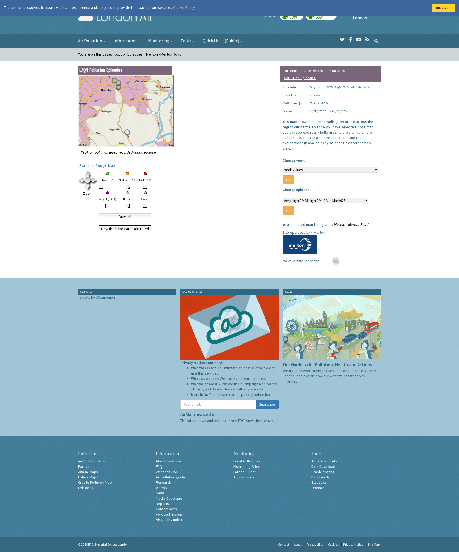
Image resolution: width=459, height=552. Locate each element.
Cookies (333, 544)
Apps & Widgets (324, 461)
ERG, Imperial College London (108, 544)
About (298, 544)
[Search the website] (376, 40)
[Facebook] (350, 40)
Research (163, 482)
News (160, 493)
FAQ (159, 466)
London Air (115, 17)
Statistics (337, 70)
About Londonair (169, 461)
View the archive (259, 420)
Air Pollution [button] (90, 40)
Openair (317, 487)
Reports (162, 503)
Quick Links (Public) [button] (221, 40)
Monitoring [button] (159, 40)
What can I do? (167, 471)
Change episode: (297, 189)
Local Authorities (247, 461)
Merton (319, 232)
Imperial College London (367, 17)
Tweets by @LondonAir (97, 297)
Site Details (313, 70)
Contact (283, 544)
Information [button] (125, 40)
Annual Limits (243, 477)
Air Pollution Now (91, 461)
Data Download (323, 466)
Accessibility (315, 544)
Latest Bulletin (245, 471)
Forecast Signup (169, 514)
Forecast (85, 466)
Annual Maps (88, 471)
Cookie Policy (184, 7)
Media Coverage (169, 498)
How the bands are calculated (125, 228)
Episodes (85, 487)
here (269, 394)
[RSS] (367, 40)
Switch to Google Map (97, 165)
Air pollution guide (170, 477)
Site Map (374, 544)
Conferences (166, 509)
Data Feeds (320, 477)
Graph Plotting (323, 471)
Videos (161, 487)
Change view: (294, 160)
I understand (443, 7)
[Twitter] (342, 40)
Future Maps (88, 477)
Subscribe (267, 404)
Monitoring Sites (246, 466)
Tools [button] (186, 40)
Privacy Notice (353, 544)
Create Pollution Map (95, 482)
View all (125, 216)
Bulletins (291, 70)
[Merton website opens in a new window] (300, 244)
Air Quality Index (169, 519)
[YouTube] (358, 40)
